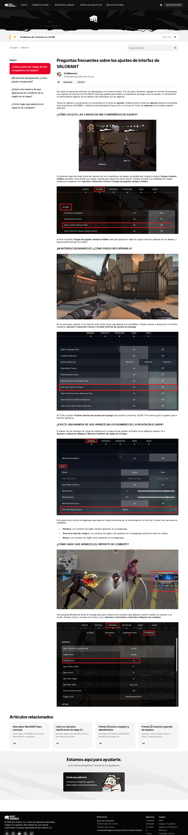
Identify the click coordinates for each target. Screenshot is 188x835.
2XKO (161, 820)
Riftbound (163, 830)
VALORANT (14, 48)
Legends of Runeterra (168, 827)
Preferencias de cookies (107, 824)
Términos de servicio (106, 827)
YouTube (149, 827)
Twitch (149, 833)
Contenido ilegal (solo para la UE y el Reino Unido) (119, 830)
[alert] (94, 37)
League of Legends (167, 824)
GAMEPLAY (25, 48)
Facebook (150, 820)
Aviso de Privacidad (105, 820)
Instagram (150, 824)
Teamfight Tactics (166, 833)
